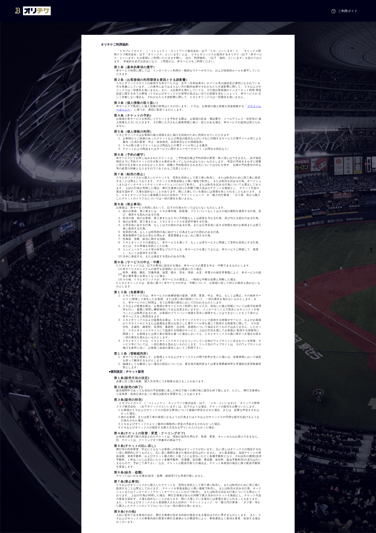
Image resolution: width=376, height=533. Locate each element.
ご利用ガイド (348, 11)
